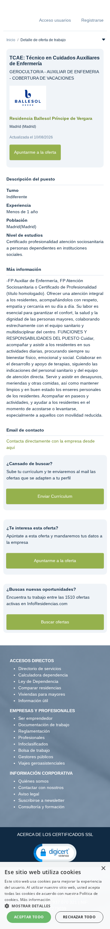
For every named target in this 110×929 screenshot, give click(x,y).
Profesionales (31, 737)
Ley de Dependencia (38, 681)
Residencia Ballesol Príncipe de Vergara (50, 118)
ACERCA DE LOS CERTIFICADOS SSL (55, 834)
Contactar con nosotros (41, 787)
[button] (55, 852)
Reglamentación (34, 731)
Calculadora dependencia (43, 675)
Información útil (33, 700)
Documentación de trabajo (43, 724)
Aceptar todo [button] (29, 917)
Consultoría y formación (41, 806)
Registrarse (92, 20)
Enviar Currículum (55, 496)
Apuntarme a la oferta (35, 152)
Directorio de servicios (39, 668)
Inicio (10, 40)
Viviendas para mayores (41, 694)
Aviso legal (28, 793)
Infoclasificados (33, 743)
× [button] (103, 868)
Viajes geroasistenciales (41, 763)
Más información (35, 899)
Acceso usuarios (55, 20)
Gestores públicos (35, 756)
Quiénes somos (33, 781)
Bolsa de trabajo (34, 750)
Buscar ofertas (55, 621)
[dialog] (55, 895)
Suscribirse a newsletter (41, 800)
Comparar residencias (39, 687)
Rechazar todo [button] (79, 917)
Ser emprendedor (35, 718)
